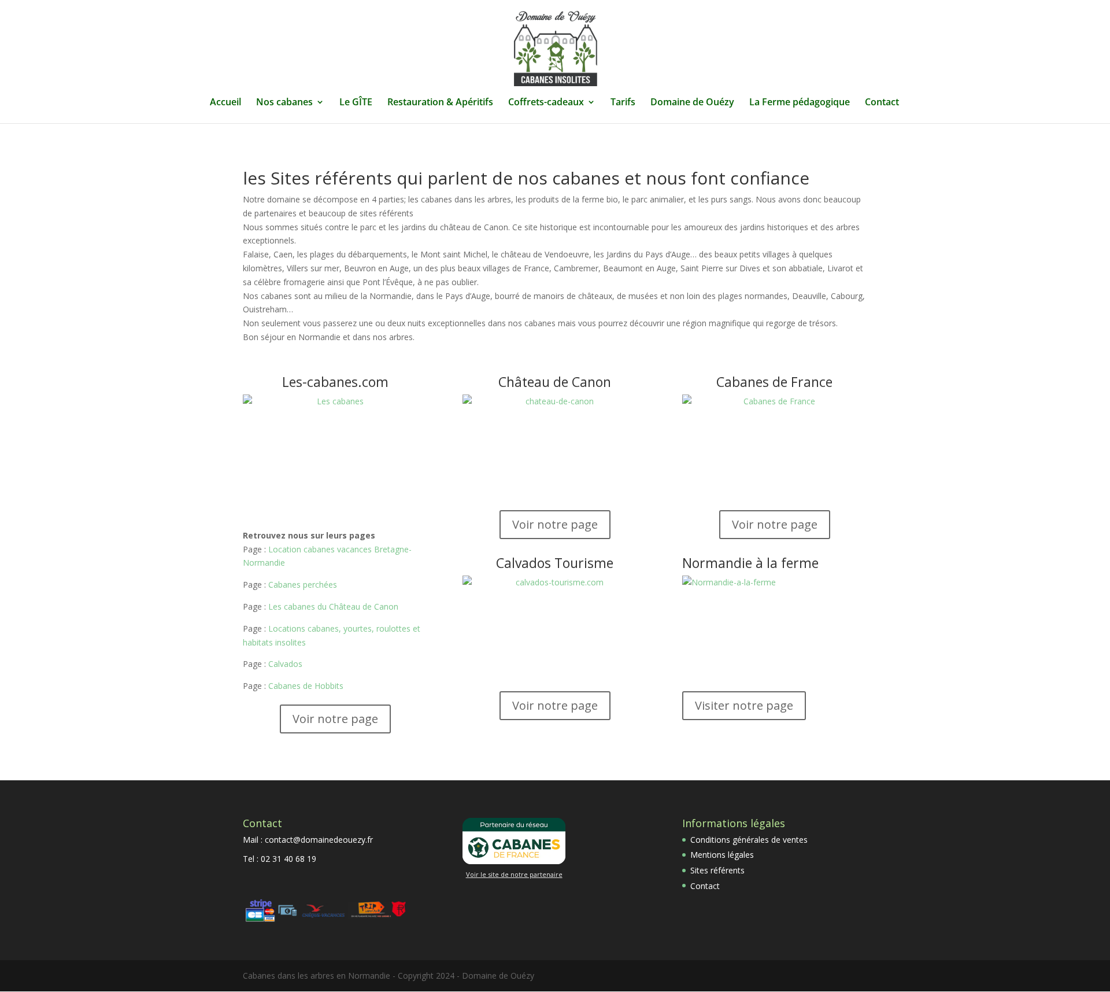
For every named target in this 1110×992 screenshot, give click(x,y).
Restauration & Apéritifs (440, 103)
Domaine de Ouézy (692, 103)
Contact (882, 103)
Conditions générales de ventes (749, 839)
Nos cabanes (284, 103)
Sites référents (717, 870)
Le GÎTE (355, 103)
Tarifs (622, 103)
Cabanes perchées (302, 584)
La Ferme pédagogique (799, 103)
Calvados (285, 663)
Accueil (225, 103)
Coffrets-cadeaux (546, 103)
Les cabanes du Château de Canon (333, 606)
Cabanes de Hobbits (305, 685)
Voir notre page (335, 719)
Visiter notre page (744, 705)
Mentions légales (722, 854)
